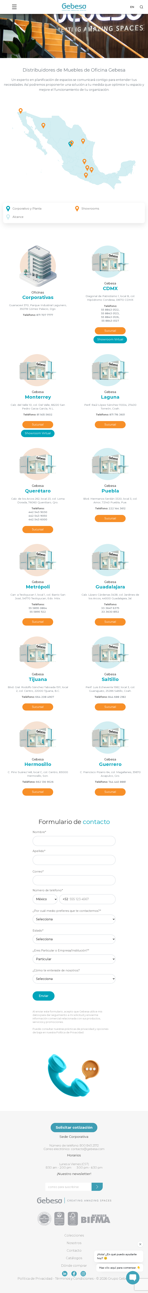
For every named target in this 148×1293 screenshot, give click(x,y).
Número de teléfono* (48, 890)
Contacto (74, 1250)
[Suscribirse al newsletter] (97, 1187)
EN (132, 7)
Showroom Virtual (110, 339)
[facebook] (74, 1273)
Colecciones (74, 1235)
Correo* (38, 871)
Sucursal (110, 330)
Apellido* (39, 851)
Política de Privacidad (69, 1032)
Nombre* (39, 832)
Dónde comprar (74, 1265)
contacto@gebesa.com (87, 1149)
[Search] (141, 6)
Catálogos (74, 1258)
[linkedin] (64, 1273)
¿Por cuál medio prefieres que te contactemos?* (67, 911)
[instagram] (83, 1273)
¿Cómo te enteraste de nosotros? (56, 970)
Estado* (38, 930)
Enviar (43, 996)
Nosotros (74, 1243)
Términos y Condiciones (74, 1278)
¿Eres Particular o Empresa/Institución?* (61, 950)
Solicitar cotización (74, 1127)
